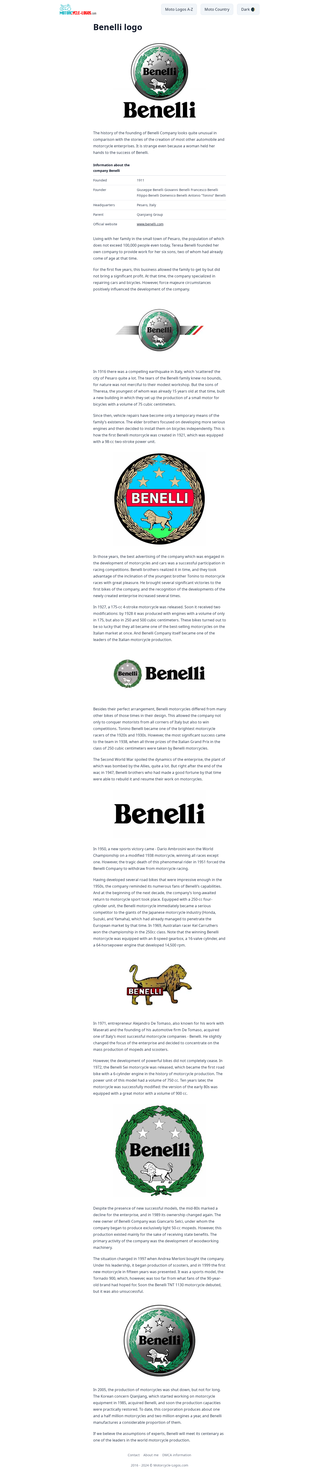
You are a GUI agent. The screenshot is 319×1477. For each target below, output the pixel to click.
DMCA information (176, 1455)
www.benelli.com (150, 224)
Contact (134, 1455)
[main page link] (78, 9)
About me (151, 1455)
